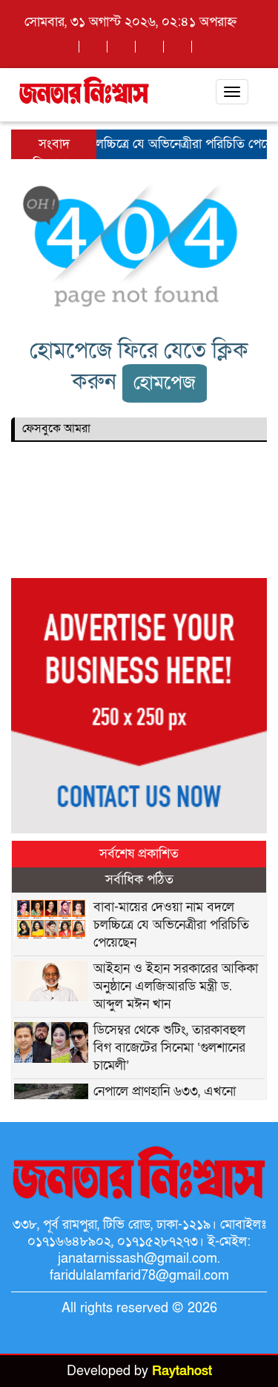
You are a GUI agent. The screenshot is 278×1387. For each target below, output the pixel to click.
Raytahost (182, 1371)
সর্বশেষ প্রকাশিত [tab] (139, 853)
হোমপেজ (164, 383)
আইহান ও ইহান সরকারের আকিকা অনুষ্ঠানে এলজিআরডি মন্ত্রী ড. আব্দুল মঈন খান (175, 986)
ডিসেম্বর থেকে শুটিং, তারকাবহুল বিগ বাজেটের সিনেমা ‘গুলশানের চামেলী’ (169, 1047)
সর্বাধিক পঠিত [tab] (139, 879)
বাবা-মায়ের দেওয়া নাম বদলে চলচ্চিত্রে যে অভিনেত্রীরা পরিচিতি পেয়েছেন (171, 925)
